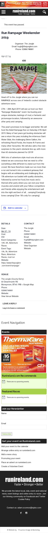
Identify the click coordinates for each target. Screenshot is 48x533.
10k (2, 251)
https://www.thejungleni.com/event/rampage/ (11, 264)
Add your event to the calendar (14, 446)
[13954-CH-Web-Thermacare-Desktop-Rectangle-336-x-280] (24, 354)
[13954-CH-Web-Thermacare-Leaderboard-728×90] (24, 4)
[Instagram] (26, 513)
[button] (44, 12)
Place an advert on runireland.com (16, 462)
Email (3, 423)
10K (3, 242)
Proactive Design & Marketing (29, 530)
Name (4, 413)
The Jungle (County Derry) (12, 278)
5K (7, 242)
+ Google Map (28, 284)
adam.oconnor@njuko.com (29, 507)
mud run (11, 257)
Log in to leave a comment (14, 308)
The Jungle (28, 228)
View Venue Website (10, 296)
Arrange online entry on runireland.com (18, 450)
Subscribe (6, 434)
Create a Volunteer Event (12, 466)
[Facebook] (21, 513)
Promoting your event (10, 458)
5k (6, 251)
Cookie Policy (24, 499)
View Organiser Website (30, 247)
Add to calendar (15, 207)
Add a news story (9, 454)
